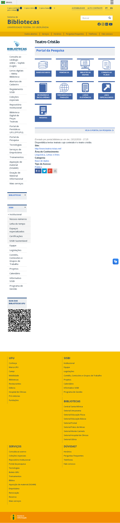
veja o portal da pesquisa (98, 130)
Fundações (14, 400)
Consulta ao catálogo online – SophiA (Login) (17, 61)
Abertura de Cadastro (16, 83)
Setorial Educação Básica (75, 418)
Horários (57, 34)
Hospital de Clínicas (17, 392)
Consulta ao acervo (17, 451)
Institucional (16, 214)
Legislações (15, 250)
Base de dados (42, 161)
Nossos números (18, 219)
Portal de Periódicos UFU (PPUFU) (16, 129)
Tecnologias (16, 144)
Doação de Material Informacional (16, 175)
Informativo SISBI (15, 280)
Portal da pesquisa (17, 464)
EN (111, 8)
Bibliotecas (14, 379)
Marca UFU (13, 367)
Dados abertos (31, 34)
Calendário (15, 273)
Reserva (12, 497)
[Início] (17, 46)
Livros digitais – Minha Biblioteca (16, 73)
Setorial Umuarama (72, 410)
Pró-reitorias (14, 396)
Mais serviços (16, 183)
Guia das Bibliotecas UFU (17, 302)
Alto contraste (95, 8)
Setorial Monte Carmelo (74, 431)
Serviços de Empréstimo (16, 151)
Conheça (13, 363)
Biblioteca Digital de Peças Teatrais (14, 117)
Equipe (13, 245)
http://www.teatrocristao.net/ (48, 148)
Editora (12, 387)
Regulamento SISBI (16, 91)
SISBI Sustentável (18, 240)
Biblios (12, 480)
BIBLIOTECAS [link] (15, 195)
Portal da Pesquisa (14, 138)
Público (38, 167)
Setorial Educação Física (74, 414)
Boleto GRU (14, 472)
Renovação (14, 492)
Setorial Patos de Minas (74, 427)
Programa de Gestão (16, 287)
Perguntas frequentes (75, 34)
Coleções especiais (14, 98)
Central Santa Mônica (73, 406)
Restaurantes (15, 383)
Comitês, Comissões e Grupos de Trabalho (16, 259)
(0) (38, 171)
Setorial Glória (70, 439)
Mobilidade (14, 375)
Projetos (14, 268)
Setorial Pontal (70, 423)
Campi (11, 371)
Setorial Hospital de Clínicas (76, 435)
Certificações (16, 236)
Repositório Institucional (16, 106)
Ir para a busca (45, 8)
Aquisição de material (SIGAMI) (16, 164)
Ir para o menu (30, 8)
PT (106, 8)
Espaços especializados (17, 230)
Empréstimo (14, 488)
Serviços (45, 34)
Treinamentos (17, 157)
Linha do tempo (17, 223)
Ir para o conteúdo (14, 8)
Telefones (93, 34)
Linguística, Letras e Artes (47, 154)
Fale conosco (107, 34)
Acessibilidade (78, 8)
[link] (17, 207)
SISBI (11, 207)
